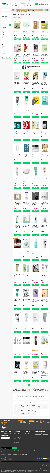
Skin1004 (28, 397)
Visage (14, 7)
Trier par (40, 16)
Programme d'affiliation (18, 437)
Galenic (30, 396)
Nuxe (39, 396)
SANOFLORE (24, 397)
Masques (16, 7)
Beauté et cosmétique (8, 7)
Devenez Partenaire (17, 438)
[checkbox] (6, 27)
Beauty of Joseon (37, 397)
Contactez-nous (5, 435)
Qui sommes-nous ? (17, 433)
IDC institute (42, 396)
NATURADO (31, 397)
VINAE (45, 397)
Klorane (36, 396)
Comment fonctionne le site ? (19, 434)
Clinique (18, 396)
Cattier (33, 396)
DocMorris (3, 7)
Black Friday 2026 (17, 442)
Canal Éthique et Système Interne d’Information (42, 466)
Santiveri (42, 397)
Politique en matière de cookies (44, 465)
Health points (16, 439)
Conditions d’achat (46, 464)
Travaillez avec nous (17, 436)
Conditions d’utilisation (45, 463)
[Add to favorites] (21, 20)
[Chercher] (36, 4)
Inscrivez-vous (14, 448)
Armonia (26, 396)
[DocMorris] (6, 4)
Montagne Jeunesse (18, 397)
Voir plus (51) (3, 41)
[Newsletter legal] (1, 451)
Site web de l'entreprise (18, 441)
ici (26, 454)
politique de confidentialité (9, 451)
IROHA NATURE (22, 396)
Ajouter (17, 39)
